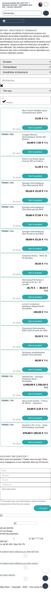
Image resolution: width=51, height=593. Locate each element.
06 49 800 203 (6, 538)
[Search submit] (46, 13)
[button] (45, 22)
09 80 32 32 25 (21, 538)
